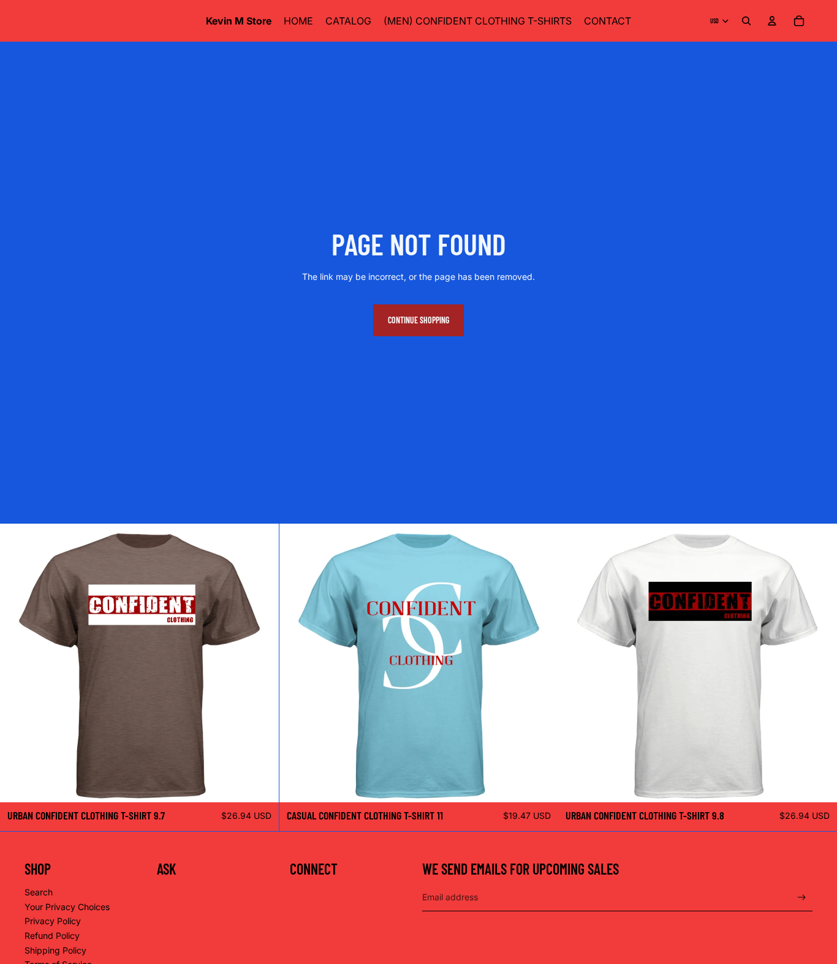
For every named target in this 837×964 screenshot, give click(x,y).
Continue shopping (418, 320)
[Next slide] (260, 662)
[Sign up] (801, 897)
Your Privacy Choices (67, 907)
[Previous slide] (18, 662)
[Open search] (746, 20)
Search (39, 892)
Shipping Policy (55, 950)
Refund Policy (52, 935)
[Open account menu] (772, 20)
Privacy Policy (53, 921)
